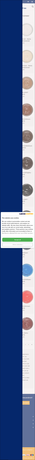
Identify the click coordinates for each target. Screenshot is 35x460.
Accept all (17, 239)
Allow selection (17, 244)
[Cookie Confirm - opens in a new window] (26, 214)
